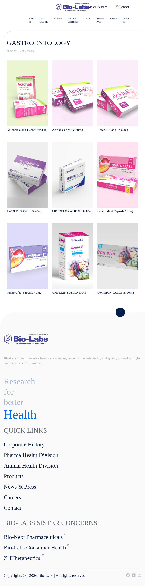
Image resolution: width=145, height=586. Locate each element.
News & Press (100, 20)
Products (58, 18)
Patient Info (126, 20)
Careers (113, 18)
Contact (124, 6)
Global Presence (97, 6)
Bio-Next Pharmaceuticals (33, 537)
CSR (88, 18)
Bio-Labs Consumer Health (35, 547)
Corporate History (24, 444)
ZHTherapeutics (22, 558)
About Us (31, 20)
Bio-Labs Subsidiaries (73, 20)
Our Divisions (44, 20)
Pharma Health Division (31, 455)
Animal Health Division (31, 465)
